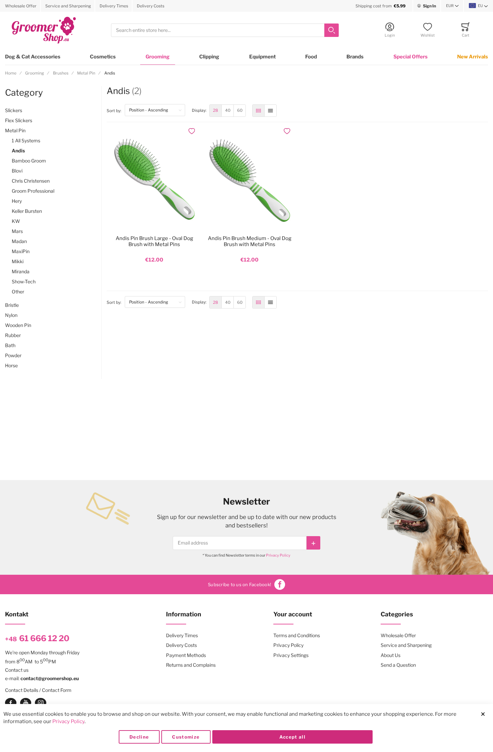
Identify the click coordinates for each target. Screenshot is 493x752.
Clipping (209, 57)
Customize (186, 737)
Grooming (158, 57)
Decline (139, 737)
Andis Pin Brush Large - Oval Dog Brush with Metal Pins (154, 241)
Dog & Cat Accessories (32, 57)
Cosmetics (103, 57)
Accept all (292, 737)
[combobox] (225, 30)
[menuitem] (215, 110)
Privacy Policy (278, 555)
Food (311, 57)
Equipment (262, 57)
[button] (452, 6)
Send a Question (398, 665)
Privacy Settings (291, 655)
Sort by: (116, 110)
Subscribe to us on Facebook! (239, 584)
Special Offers (410, 57)
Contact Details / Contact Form (38, 690)
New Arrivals (472, 57)
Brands (355, 57)
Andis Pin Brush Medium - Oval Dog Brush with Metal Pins (249, 241)
